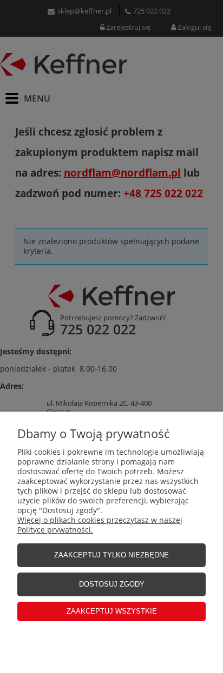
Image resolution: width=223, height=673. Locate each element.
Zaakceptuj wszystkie (112, 611)
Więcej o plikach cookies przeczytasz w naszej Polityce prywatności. (99, 525)
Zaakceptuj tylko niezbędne (111, 555)
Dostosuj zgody (112, 584)
